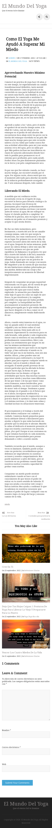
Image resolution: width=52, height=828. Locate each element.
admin (12, 58)
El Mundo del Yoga (24, 5)
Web (4, 764)
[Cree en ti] (26, 548)
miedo (7, 504)
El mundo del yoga (18, 61)
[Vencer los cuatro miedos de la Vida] (26, 634)
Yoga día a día (34, 616)
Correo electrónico (11, 747)
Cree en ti (7, 566)
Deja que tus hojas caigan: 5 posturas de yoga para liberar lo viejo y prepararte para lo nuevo (24, 609)
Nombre (6, 730)
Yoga (26, 616)
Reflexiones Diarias (32, 570)
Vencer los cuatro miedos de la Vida (22, 652)
